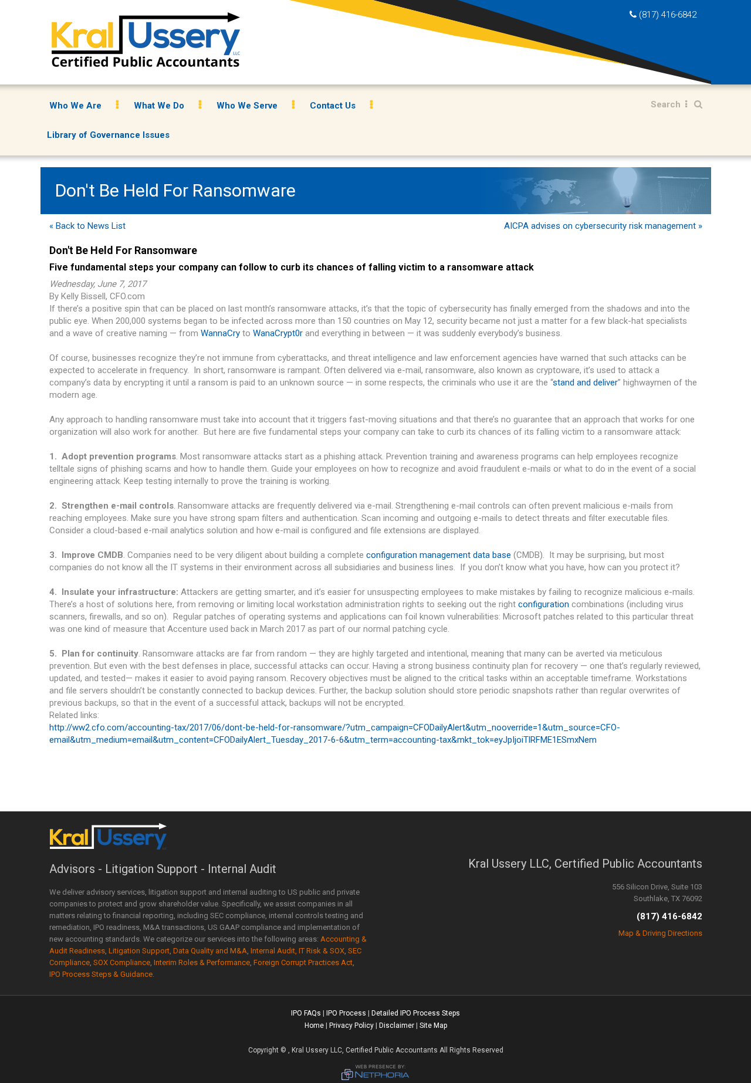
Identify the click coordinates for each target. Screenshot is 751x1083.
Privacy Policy (351, 1025)
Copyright (263, 1050)
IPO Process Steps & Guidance (101, 974)
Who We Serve (247, 105)
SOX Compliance (121, 962)
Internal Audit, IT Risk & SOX (297, 950)
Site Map (433, 1025)
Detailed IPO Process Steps (415, 1013)
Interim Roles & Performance (202, 962)
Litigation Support (139, 950)
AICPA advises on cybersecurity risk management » (603, 226)
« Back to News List (87, 226)
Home (314, 1025)
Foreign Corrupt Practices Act (303, 962)
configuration (543, 604)
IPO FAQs (306, 1013)
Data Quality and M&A (210, 950)
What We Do (159, 105)
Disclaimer (396, 1025)
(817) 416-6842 (667, 14)
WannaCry (220, 333)
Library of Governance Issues (108, 135)
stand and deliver (585, 382)
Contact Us (333, 105)
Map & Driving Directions (660, 933)
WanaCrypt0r (278, 333)
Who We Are (75, 105)
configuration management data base (438, 555)
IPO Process (346, 1013)
